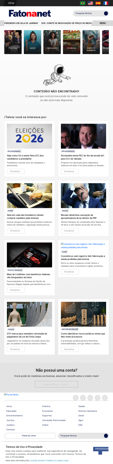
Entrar (11, 3)
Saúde (81, 406)
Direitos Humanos (87, 411)
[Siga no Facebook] (75, 398)
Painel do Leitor (29, 436)
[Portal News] (29, 13)
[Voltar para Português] (83, 3)
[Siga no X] (90, 398)
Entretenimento (14, 416)
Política (46, 406)
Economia (47, 411)
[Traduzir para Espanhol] (98, 3)
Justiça (10, 420)
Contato (10, 429)
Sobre (45, 425)
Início (9, 406)
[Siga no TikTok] (105, 398)
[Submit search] (106, 13)
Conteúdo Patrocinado (54, 420)
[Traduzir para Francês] (106, 3)
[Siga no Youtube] (97, 398)
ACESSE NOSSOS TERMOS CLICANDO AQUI (50, 461)
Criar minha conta (55, 384)
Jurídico (10, 425)
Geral (81, 416)
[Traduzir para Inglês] (90, 3)
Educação (11, 411)
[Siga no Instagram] (83, 398)
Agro (80, 420)
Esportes (47, 416)
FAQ (80, 425)
